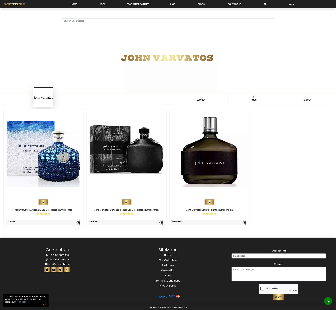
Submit (278, 296)
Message (278, 264)
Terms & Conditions (168, 280)
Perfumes (168, 265)
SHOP (173, 4)
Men (254, 99)
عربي (291, 4)
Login (103, 4)
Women (201, 99)
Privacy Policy (167, 285)
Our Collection (168, 260)
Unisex (307, 99)
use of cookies (22, 302)
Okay (45, 305)
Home (74, 4)
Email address (279, 250)
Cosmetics (168, 270)
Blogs (201, 4)
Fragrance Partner (138, 4)
